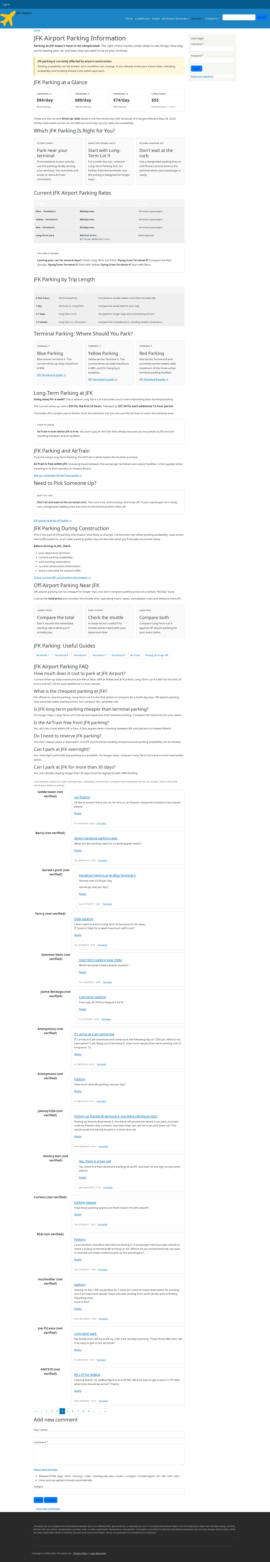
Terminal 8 (118, 655)
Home (129, 18)
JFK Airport (24, 13)
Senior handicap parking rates (96, 838)
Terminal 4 (61, 655)
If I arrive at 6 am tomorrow (94, 1034)
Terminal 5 (80, 655)
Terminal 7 (99, 655)
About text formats (45, 1469)
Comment (40, 1442)
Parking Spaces (85, 1202)
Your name (41, 1429)
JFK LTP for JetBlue (87, 1374)
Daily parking (83, 919)
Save (38, 1500)
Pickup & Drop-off (157, 655)
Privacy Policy (80, 1553)
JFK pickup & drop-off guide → (53, 520)
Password (196, 55)
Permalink (101, 823)
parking (79, 1284)
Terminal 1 (42, 655)
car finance (82, 797)
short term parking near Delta (100, 960)
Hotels (156, 18)
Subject (38, 1486)
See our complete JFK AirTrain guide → (58, 475)
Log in (6, 4)
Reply (78, 813)
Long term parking (92, 997)
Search (262, 17)
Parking (79, 1079)
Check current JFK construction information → (62, 577)
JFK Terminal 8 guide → (153, 379)
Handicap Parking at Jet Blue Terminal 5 (107, 875)
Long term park (85, 1333)
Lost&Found (142, 18)
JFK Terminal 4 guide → (51, 375)
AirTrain (135, 655)
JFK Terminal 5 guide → (102, 379)
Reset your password (202, 76)
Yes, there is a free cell (95, 1161)
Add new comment (48, 1508)
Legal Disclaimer (97, 1553)
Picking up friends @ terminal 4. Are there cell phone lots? (115, 1116)
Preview (50, 1500)
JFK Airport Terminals (174, 18)
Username (196, 43)
